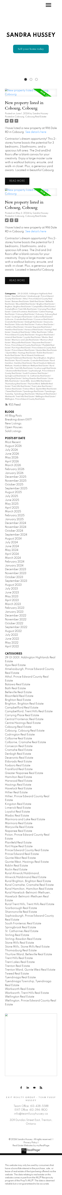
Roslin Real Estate (12, 355)
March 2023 (13, 604)
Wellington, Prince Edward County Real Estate (25, 399)
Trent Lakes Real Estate (42, 386)
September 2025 (16, 488)
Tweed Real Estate (14, 391)
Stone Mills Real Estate (19, 942)
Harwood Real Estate (34, 330)
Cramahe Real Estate (14, 322)
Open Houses (13, 427)
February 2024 (14, 561)
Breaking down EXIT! (18, 419)
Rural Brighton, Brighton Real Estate (28, 881)
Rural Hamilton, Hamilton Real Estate (29, 889)
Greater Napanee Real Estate (38, 327)
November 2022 (15, 619)
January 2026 (14, 473)
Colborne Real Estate (43, 317)
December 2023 (15, 569)
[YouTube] (34, 1088)
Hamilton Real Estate (14, 330)
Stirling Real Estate (13, 378)
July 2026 (11, 450)
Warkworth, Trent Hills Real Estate (19, 397)
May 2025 (12, 504)
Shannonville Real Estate (17, 371)
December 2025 (15, 477)
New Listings (13, 423)
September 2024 (16, 534)
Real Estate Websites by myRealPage (30, 1146)
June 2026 (12, 454)
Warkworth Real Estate (46, 394)
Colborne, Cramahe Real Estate (19, 319)
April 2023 (12, 600)
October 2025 (14, 484)
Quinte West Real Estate (46, 350)
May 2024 (11, 550)
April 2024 (12, 554)
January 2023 (14, 612)
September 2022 (16, 627)
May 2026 (11, 457)
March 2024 (13, 558)
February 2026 (14, 469)
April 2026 (12, 461)
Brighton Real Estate (45, 304)
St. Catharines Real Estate (39, 376)
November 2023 (15, 573)
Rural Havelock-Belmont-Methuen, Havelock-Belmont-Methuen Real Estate (28, 896)
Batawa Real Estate (20, 301)
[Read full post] (31, 94)
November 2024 (15, 527)
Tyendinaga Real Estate (33, 391)
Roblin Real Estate (45, 353)
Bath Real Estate (37, 301)
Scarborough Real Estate (45, 368)
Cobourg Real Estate (25, 314)
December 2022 (15, 615)
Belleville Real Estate (18, 692)
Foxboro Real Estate (45, 325)
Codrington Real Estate (22, 317)
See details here (35, 132)
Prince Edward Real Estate (23, 350)
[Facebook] (21, 1088)
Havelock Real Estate (21, 332)
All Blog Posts (13, 415)
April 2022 (12, 646)
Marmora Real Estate (18, 823)
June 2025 (12, 500)
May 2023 (11, 596)
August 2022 (13, 631)
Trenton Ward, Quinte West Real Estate (39, 389)
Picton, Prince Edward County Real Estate (23, 345)
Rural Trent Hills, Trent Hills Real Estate (29, 904)
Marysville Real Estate (21, 343)
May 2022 (11, 642)
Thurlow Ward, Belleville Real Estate (28, 954)
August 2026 (13, 446)
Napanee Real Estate (41, 343)
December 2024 (15, 523)
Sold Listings (13, 431)
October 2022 (14, 623)
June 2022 (12, 638)
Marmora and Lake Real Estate (25, 340)
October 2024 (14, 530)
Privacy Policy (30, 1143)
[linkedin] (28, 1088)
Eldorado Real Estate (25, 325)
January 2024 (14, 565)
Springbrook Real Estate (15, 376)
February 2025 (15, 515)
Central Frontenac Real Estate (25, 312)
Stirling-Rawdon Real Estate (35, 378)
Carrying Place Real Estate (22, 715)
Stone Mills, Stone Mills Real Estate (35, 381)
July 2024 (11, 542)
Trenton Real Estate (13, 389)
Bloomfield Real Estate (26, 304)
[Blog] (41, 1088)
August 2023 (13, 585)
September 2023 (16, 581)
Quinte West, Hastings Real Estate (21, 353)
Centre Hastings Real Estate (23, 723)
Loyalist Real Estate (32, 337)
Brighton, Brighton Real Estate (18, 307)
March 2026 (13, 465)
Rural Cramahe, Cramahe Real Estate (32, 361)
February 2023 (14, 608)
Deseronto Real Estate (19, 757)
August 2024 (13, 538)
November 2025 (15, 480)
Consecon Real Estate (43, 319)
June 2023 (12, 592)
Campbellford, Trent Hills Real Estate (21, 309)
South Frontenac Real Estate (35, 373)
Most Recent (13, 442)
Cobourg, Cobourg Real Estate (30, 117)
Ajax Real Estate (19, 296)
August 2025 (13, 492)
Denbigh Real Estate (34, 322)
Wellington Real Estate (45, 397)
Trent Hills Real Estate (21, 386)
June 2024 (12, 546)
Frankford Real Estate (14, 327)
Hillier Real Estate (39, 332)
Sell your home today (31, 49)
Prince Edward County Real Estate (27, 850)
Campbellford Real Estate (43, 307)
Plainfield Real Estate (18, 842)
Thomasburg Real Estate (16, 384)
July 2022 (11, 635)
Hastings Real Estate (18, 784)
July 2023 (11, 588)
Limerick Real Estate (14, 337)
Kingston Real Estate (45, 335)
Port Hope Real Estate (21, 348)
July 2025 (11, 496)
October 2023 (14, 577)
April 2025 (12, 507)
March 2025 (13, 511)
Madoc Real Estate (17, 815)
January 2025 (14, 519)
